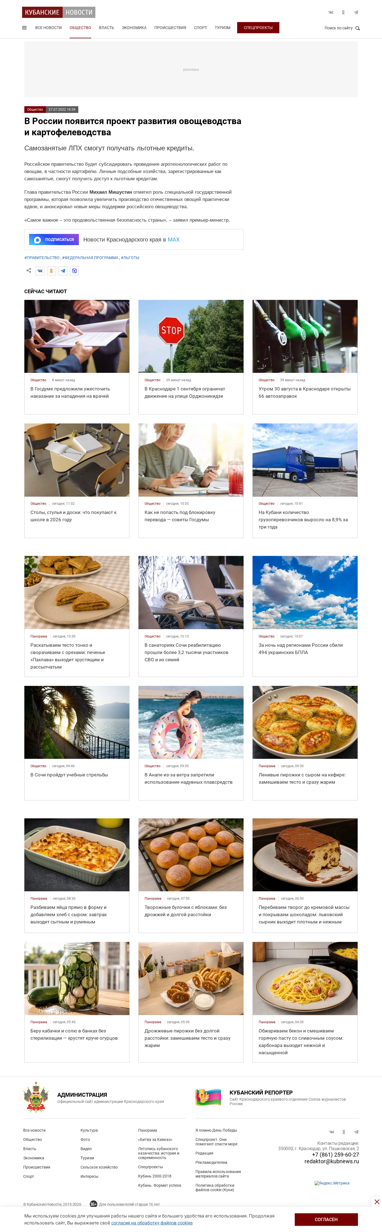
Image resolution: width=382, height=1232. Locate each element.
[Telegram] (62, 270)
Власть (106, 27)
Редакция (204, 1153)
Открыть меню (25, 29)
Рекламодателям (211, 1162)
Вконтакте (331, 12)
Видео (86, 1148)
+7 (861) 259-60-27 (335, 1154)
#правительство (42, 257)
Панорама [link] (38, 636)
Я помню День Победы (216, 1130)
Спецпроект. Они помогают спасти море (216, 1141)
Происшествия (170, 27)
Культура (89, 1130)
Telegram (356, 12)
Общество (80, 27)
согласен (326, 1219)
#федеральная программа (90, 257)
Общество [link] (38, 380)
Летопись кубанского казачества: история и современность (158, 1153)
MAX (174, 239)
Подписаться (59, 239)
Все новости (48, 27)
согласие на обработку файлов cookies (152, 1223)
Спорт (200, 27)
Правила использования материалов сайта (218, 1173)
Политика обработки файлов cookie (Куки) (214, 1187)
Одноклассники (343, 12)
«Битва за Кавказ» (155, 1139)
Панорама (147, 1130)
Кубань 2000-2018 (154, 1176)
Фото (85, 1139)
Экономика (134, 27)
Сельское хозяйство (99, 1167)
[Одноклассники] (51, 270)
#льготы (130, 257)
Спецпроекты (258, 27)
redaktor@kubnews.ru (332, 1161)
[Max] (74, 270)
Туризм (222, 27)
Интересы (89, 1176)
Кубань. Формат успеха (159, 1185)
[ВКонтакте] (40, 270)
